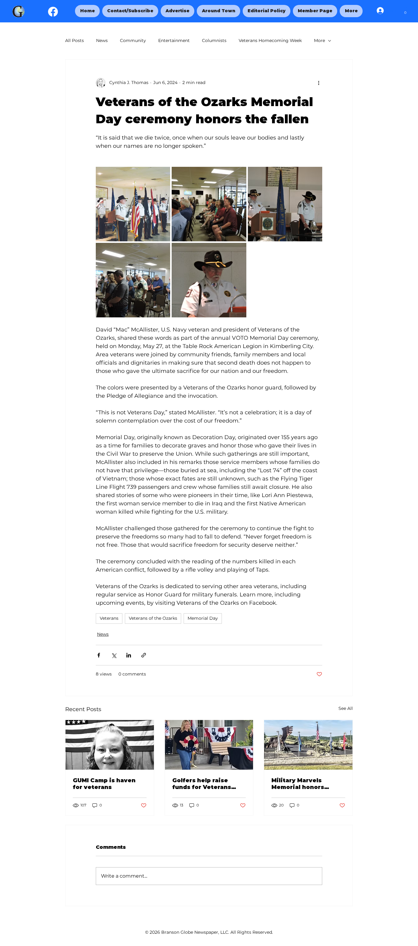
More (319, 40)
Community (133, 40)
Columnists (214, 40)
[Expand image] (133, 204)
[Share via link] (144, 655)
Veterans (109, 618)
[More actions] (318, 82)
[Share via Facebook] (99, 655)
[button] (351, 11)
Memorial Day (203, 618)
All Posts (74, 40)
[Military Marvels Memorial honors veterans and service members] (308, 745)
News (102, 40)
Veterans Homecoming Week (270, 40)
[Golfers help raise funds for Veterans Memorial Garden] (209, 745)
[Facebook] (53, 12)
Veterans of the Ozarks (153, 618)
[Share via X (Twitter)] (114, 655)
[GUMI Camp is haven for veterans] (109, 745)
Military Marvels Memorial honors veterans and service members (304, 784)
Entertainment (174, 40)
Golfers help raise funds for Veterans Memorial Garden (201, 784)
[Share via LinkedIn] (129, 655)
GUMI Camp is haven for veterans (104, 784)
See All (345, 708)
